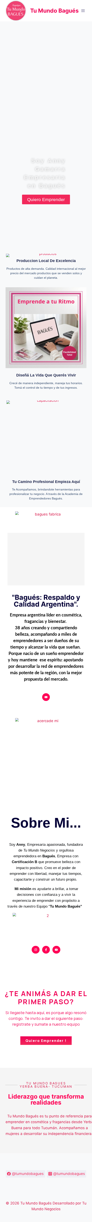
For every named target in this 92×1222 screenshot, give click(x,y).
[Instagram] (35, 950)
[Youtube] (46, 697)
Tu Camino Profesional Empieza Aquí (46, 482)
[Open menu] (83, 10)
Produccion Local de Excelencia (46, 261)
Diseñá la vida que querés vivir (46, 375)
